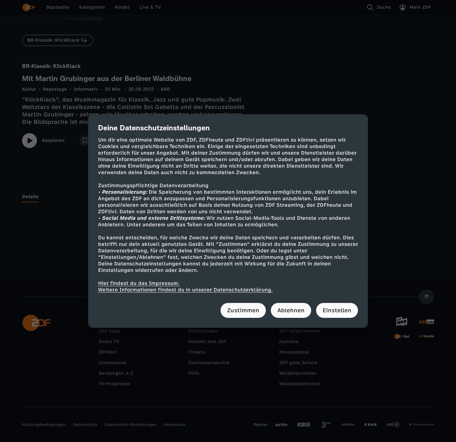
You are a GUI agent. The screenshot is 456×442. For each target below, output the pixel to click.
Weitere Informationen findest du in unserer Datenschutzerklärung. (185, 290)
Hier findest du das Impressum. (139, 283)
